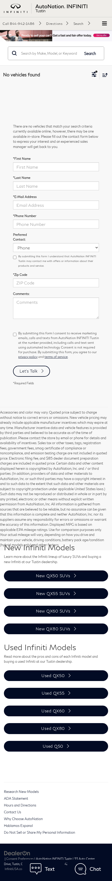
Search (90, 53)
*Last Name (21, 178)
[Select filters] (94, 75)
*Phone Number (24, 216)
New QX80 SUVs (53, 628)
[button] (22, 23)
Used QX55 (53, 693)
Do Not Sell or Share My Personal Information (39, 832)
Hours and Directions (20, 805)
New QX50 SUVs (53, 575)
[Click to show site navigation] (104, 23)
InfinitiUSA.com (15, 869)
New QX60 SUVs (53, 611)
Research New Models (21, 792)
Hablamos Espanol (18, 825)
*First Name (22, 159)
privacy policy (28, 357)
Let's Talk (29, 371)
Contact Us (12, 812)
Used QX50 (53, 675)
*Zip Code (20, 275)
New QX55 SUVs (53, 593)
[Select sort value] (103, 74)
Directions (54, 24)
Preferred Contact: (20, 237)
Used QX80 (53, 728)
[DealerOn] (17, 853)
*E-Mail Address (25, 197)
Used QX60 (53, 710)
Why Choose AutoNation (23, 819)
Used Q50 (53, 746)
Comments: (21, 294)
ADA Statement (16, 798)
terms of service (56, 357)
